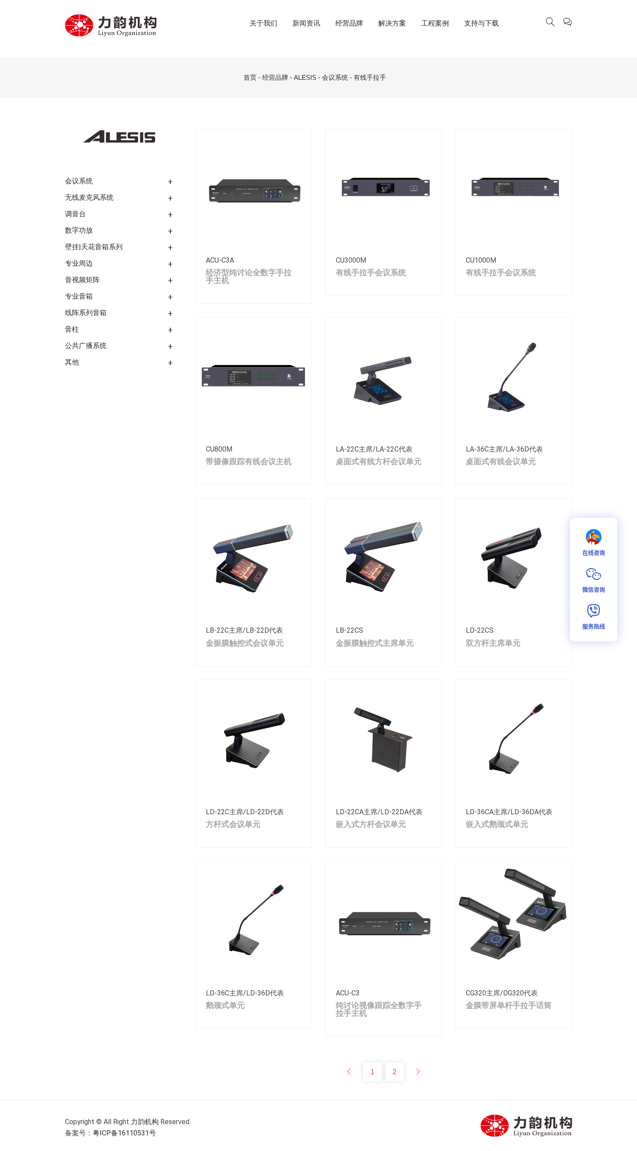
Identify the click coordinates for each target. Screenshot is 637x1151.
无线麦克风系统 (89, 197)
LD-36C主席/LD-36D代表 (245, 993)
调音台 (75, 214)
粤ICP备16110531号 (124, 1133)
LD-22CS (480, 630)
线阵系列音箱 (86, 313)
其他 (72, 362)
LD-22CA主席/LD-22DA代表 (379, 812)
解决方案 (392, 23)
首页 (250, 77)
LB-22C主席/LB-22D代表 (244, 630)
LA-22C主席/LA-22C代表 (374, 449)
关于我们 (263, 23)
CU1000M (481, 260)
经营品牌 (349, 23)
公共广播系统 (86, 345)
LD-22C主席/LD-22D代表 (245, 812)
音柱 (72, 329)
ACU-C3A (220, 260)
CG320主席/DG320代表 (502, 993)
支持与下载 (481, 23)
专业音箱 (79, 296)
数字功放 (79, 230)
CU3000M (351, 260)
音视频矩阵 (82, 280)
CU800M (219, 449)
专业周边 (79, 263)
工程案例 (435, 23)
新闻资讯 (306, 23)
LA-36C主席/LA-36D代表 (504, 449)
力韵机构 (145, 1122)
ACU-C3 (348, 993)
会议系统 (335, 77)
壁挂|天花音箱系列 (94, 247)
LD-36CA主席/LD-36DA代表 (509, 812)
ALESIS (305, 77)
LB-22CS (349, 630)
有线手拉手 (370, 77)
